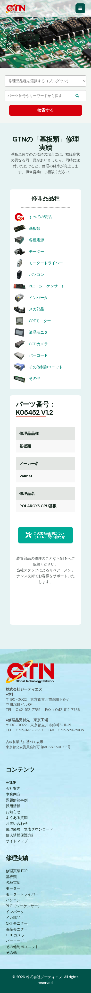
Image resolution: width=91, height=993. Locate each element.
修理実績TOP (17, 871)
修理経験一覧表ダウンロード (29, 829)
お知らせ (13, 811)
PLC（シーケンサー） (47, 286)
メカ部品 (36, 309)
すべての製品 (40, 216)
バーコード (38, 355)
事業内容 (13, 794)
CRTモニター (40, 320)
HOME (11, 782)
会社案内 (13, 788)
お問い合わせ (17, 823)
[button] (45, 535)
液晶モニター (40, 332)
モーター (36, 251)
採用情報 (13, 806)
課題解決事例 (17, 800)
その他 (34, 378)
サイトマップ (17, 841)
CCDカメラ (38, 343)
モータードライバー (46, 263)
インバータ (38, 297)
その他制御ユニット (46, 367)
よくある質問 (17, 817)
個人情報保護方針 (20, 835)
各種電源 (36, 239)
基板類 (34, 228)
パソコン (36, 274)
